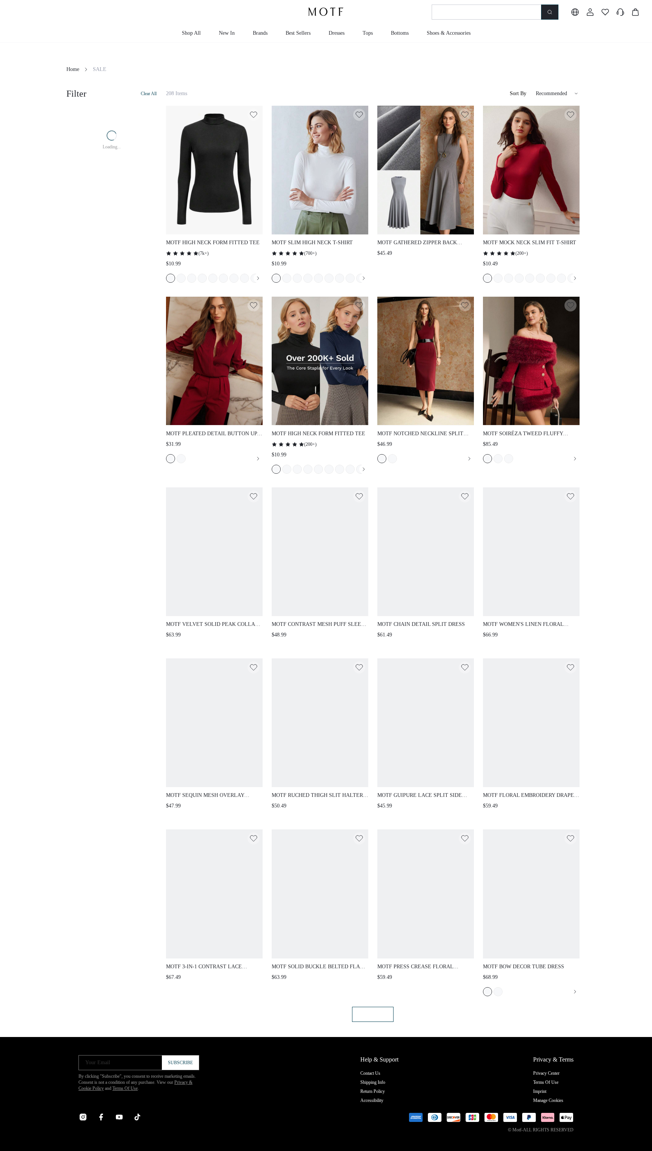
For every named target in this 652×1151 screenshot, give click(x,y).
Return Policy (372, 1091)
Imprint (539, 1091)
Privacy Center (546, 1073)
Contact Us (370, 1073)
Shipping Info (372, 1082)
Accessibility (371, 1100)
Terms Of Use (125, 1088)
